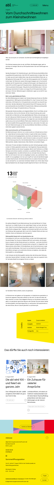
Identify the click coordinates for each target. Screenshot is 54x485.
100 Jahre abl (10, 400)
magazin (8, 10)
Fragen (45, 475)
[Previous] (2, 41)
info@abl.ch (9, 452)
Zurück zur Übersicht (27, 426)
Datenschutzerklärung (11, 479)
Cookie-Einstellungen (30, 479)
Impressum (21, 479)
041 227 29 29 (9, 450)
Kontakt (44, 480)
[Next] (51, 41)
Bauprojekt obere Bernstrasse (36, 406)
